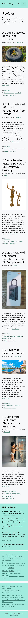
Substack (7, 546)
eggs (11, 558)
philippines (12, 149)
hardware (7, 336)
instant (10, 563)
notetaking (4, 567)
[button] (19, 4)
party (16, 567)
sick (10, 576)
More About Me (7, 540)
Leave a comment (10, 95)
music (16, 565)
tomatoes (4, 578)
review (19, 573)
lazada (6, 93)
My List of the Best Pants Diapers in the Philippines (11, 421)
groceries (7, 241)
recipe (11, 573)
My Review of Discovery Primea (13, 351)
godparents (21, 558)
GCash (4, 513)
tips (23, 576)
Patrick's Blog (7, 4)
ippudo (13, 563)
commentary (18, 556)
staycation (17, 405)
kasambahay (22, 563)
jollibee (17, 563)
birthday (10, 554)
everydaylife (16, 558)
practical (5, 573)
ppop (19, 571)
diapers (6, 493)
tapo (16, 93)
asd (3, 554)
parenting (17, 493)
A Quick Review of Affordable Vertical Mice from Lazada (14, 109)
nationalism (21, 565)
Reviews (7, 90)
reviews (11, 93)
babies (6, 554)
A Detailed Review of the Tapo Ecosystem (13, 36)
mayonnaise (12, 565)
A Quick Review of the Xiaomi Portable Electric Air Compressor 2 (13, 257)
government (6, 561)
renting (15, 573)
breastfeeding (20, 554)
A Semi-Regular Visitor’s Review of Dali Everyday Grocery (13, 165)
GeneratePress (14, 615)
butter (3, 556)
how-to (5, 563)
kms (3, 565)
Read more (5, 85)
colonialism (12, 556)
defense (4, 558)
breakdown (14, 554)
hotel (6, 405)
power (15, 570)
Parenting (7, 491)
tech (19, 93)
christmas (7, 556)
